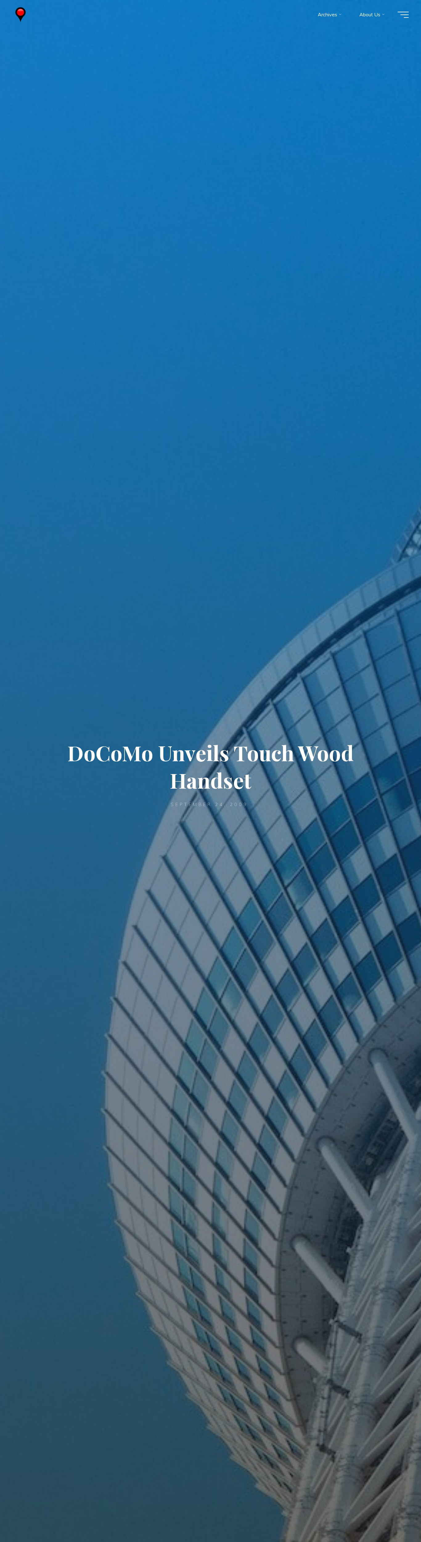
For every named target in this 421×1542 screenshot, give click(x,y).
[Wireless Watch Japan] (20, 14)
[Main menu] (403, 15)
